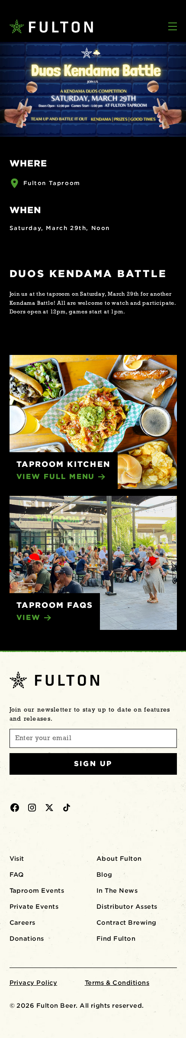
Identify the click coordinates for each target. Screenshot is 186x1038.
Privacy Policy (34, 982)
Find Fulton (115, 938)
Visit (17, 858)
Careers (22, 922)
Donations (27, 938)
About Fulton (119, 858)
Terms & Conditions (117, 982)
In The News (117, 890)
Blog (104, 874)
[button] (172, 27)
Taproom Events (37, 890)
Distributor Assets (126, 906)
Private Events (34, 906)
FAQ (17, 874)
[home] (48, 26)
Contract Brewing (126, 922)
